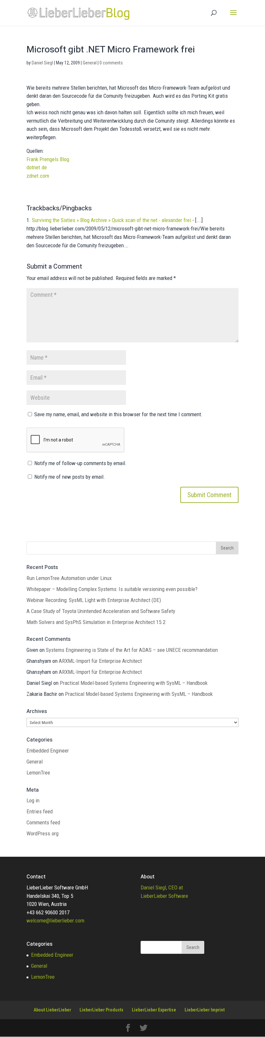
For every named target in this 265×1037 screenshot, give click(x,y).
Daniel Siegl (42, 62)
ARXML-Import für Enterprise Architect (100, 661)
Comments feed (43, 822)
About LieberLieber (52, 1009)
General (90, 62)
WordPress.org (42, 833)
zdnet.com (37, 176)
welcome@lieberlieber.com (55, 920)
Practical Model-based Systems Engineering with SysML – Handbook (133, 683)
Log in (32, 800)
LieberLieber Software (164, 896)
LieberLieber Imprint (205, 1009)
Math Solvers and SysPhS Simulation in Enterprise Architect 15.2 (95, 622)
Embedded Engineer (47, 750)
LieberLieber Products (101, 1009)
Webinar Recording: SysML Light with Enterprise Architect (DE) (93, 600)
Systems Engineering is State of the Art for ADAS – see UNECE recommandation (132, 650)
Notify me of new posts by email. (69, 477)
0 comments (111, 62)
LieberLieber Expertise (154, 1009)
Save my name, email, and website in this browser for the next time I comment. (118, 414)
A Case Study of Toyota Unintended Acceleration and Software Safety (100, 611)
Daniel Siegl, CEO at (162, 887)
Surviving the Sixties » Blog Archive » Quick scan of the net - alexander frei (111, 220)
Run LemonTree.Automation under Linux (68, 578)
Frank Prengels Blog (47, 159)
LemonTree (38, 772)
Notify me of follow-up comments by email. (80, 463)
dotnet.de (36, 167)
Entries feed (39, 811)
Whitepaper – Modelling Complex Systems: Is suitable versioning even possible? (111, 589)
